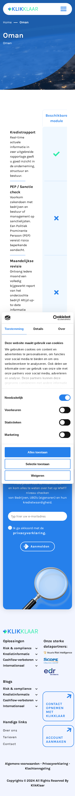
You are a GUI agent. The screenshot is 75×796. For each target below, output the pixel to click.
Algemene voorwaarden (22, 763)
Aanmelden (40, 546)
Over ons (10, 730)
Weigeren (37, 475)
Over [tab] (61, 328)
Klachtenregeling (37, 768)
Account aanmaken (56, 740)
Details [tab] (38, 328)
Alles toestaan (37, 452)
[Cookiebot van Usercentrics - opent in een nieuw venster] (53, 317)
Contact (9, 744)
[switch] (64, 410)
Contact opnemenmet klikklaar (55, 710)
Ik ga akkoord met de (29, 530)
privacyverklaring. (29, 533)
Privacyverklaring (55, 763)
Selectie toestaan (37, 464)
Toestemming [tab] (14, 328)
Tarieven (10, 737)
